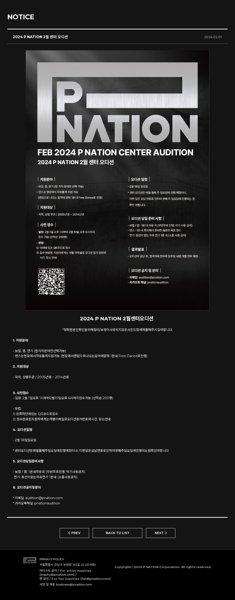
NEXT (160, 533)
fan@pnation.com (95, 578)
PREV (75, 533)
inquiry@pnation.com (57, 574)
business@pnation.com (74, 584)
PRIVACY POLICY (51, 559)
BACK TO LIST (117, 533)
